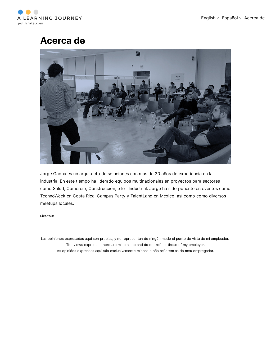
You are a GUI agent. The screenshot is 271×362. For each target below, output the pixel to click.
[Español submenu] (240, 17)
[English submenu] (217, 17)
